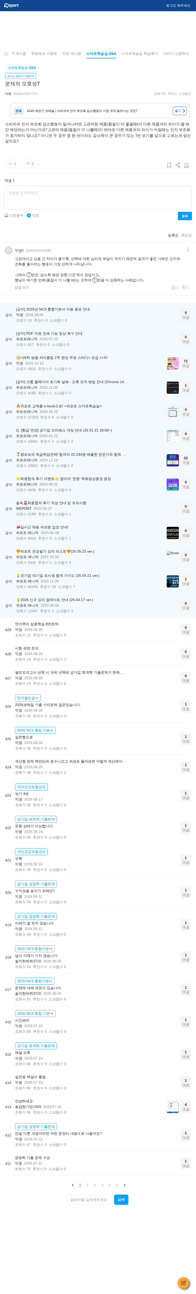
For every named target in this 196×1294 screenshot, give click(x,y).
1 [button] (80, 1185)
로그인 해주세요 (178, 5)
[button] (73, 1185)
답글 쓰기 (22, 287)
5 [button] (110, 1185)
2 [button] (88, 1185)
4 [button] (102, 1185)
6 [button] (117, 1185)
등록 (185, 216)
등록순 (173, 235)
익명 (35, 215)
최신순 (186, 235)
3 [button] (95, 1185)
